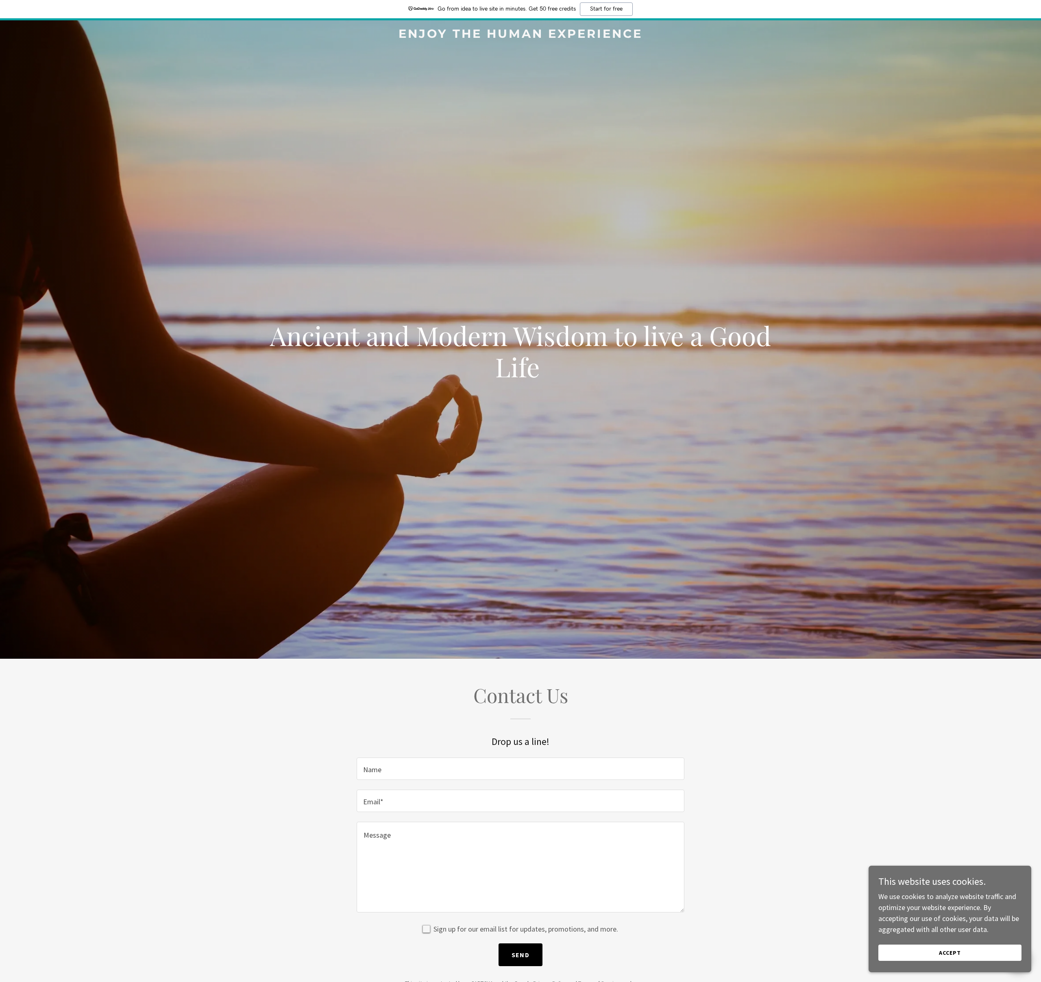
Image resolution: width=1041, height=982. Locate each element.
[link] (520, 35)
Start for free (606, 9)
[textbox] (520, 769)
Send (520, 955)
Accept (950, 952)
